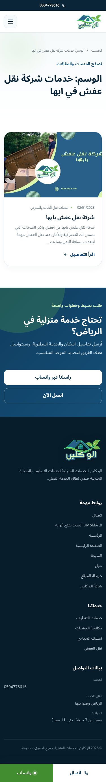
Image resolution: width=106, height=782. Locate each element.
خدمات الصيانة (75, 152)
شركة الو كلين (91, 586)
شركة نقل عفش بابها (70, 217)
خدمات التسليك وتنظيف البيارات (57, 140)
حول (98, 566)
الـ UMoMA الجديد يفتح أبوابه (78, 525)
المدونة (96, 556)
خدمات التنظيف (89, 618)
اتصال (97, 515)
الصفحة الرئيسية (89, 545)
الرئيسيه (95, 535)
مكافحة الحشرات (88, 628)
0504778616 (15, 687)
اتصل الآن (53, 395)
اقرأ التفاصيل (82, 254)
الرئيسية (96, 50)
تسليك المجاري (90, 638)
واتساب (24, 773)
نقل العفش (93, 648)
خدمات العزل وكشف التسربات (60, 128)
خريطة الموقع (91, 576)
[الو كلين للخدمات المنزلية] (89, 21)
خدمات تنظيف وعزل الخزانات (61, 116)
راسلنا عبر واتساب (53, 377)
